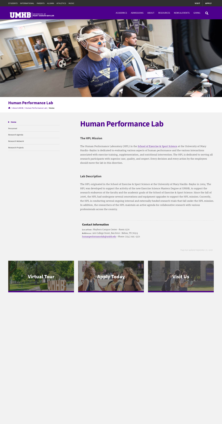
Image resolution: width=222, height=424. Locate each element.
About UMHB (17, 108)
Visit (197, 3)
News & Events (182, 12)
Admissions (137, 12)
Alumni (50, 3)
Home (13, 122)
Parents (41, 3)
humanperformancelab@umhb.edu (99, 236)
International (27, 3)
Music (71, 3)
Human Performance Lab (36, 108)
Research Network (16, 141)
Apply (208, 3)
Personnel (12, 128)
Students (13, 3)
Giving (196, 12)
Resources (164, 12)
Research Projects (16, 147)
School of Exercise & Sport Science (157, 146)
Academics (121, 12)
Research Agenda (15, 134)
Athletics (61, 3)
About (150, 12)
